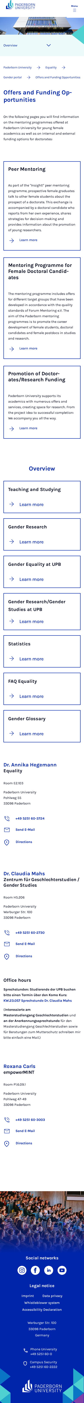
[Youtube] (62, 1270)
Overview (10, 45)
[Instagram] (21, 1270)
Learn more (28, 240)
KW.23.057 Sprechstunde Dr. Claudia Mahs (37, 1000)
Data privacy (52, 1296)
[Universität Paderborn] (42, 1386)
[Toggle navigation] (48, 45)
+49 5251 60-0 (41, 1354)
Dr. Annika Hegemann (30, 765)
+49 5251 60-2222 (43, 1367)
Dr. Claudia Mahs (24, 874)
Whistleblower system (42, 1303)
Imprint (28, 1296)
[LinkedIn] (48, 1270)
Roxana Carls (19, 1066)
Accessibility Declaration (42, 1310)
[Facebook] (35, 1270)
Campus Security (43, 1362)
